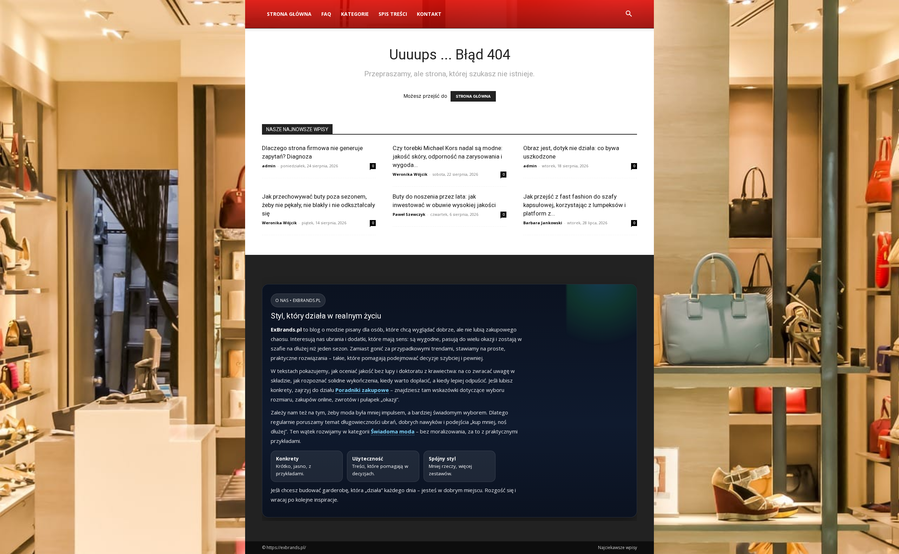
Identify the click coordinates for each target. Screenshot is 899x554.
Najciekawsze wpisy (617, 547)
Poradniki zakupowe (362, 389)
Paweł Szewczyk (409, 214)
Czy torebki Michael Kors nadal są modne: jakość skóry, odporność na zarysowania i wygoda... (448, 156)
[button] (628, 14)
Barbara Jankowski (542, 222)
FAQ (326, 14)
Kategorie (355, 14)
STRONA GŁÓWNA (473, 96)
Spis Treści (393, 14)
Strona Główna (289, 14)
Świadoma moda (392, 431)
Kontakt (429, 14)
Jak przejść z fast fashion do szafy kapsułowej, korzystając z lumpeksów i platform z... (574, 205)
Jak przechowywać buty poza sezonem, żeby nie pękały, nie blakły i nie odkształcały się (318, 205)
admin (269, 165)
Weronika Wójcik (410, 174)
